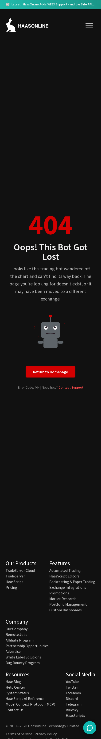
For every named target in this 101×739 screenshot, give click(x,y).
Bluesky (72, 709)
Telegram (74, 704)
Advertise (13, 651)
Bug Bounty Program (23, 662)
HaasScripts (75, 715)
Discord (72, 698)
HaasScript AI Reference (25, 698)
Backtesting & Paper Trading (72, 581)
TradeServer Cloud (20, 570)
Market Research (62, 598)
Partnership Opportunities (27, 645)
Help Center (15, 687)
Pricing (11, 587)
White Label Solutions (23, 657)
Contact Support (70, 387)
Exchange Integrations (67, 587)
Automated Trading (65, 570)
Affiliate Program (20, 640)
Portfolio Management (68, 604)
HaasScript (14, 581)
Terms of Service (19, 733)
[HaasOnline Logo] (31, 25)
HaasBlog (13, 681)
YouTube (72, 681)
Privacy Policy (46, 733)
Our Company (16, 628)
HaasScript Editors (64, 576)
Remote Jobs (16, 634)
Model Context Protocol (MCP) (30, 704)
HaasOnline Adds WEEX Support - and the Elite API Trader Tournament (59, 4)
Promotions (59, 593)
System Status (17, 692)
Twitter (72, 687)
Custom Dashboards (65, 610)
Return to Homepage (50, 372)
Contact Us (14, 709)
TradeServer (15, 576)
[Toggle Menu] (89, 25)
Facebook (73, 692)
